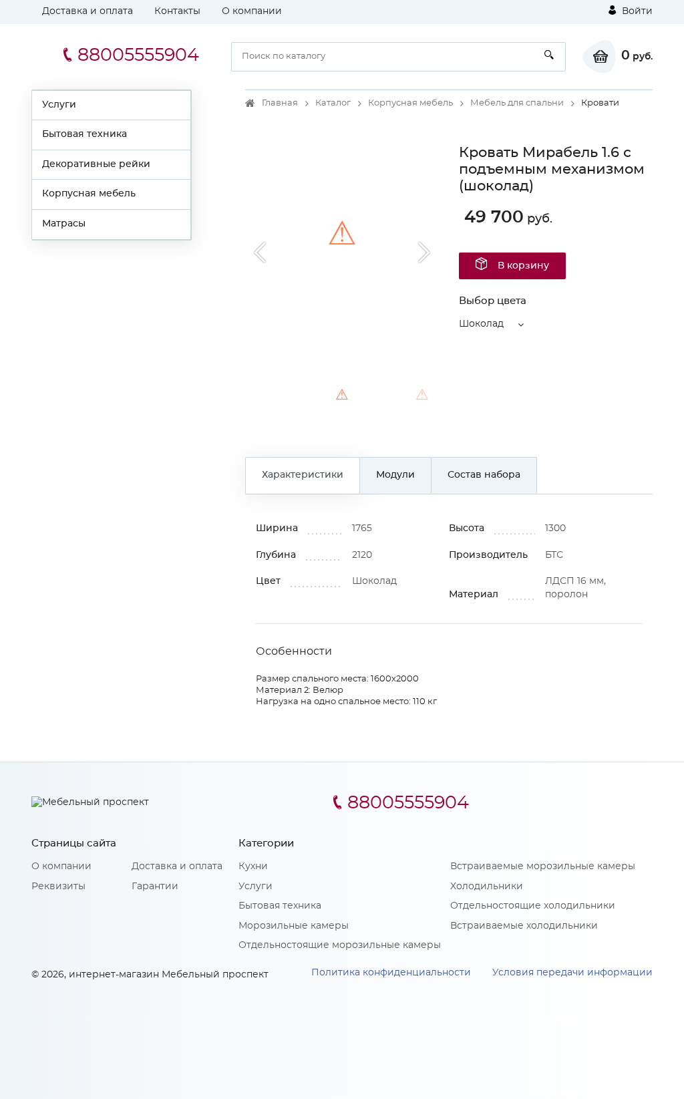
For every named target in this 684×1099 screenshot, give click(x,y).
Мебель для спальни (517, 103)
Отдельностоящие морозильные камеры (339, 945)
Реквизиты (58, 886)
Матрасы (64, 223)
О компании (252, 11)
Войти (636, 11)
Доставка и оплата (87, 11)
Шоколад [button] (481, 324)
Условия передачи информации (572, 972)
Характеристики (302, 475)
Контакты (177, 11)
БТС (554, 555)
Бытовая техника (84, 134)
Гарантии (155, 886)
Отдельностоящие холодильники (532, 906)
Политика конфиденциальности (391, 972)
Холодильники (486, 886)
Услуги (59, 105)
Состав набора (484, 475)
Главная (280, 103)
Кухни (253, 866)
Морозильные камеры (293, 926)
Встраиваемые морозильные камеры (542, 866)
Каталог (333, 103)
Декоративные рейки (96, 164)
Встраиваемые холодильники (524, 926)
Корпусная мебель (89, 193)
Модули (395, 475)
